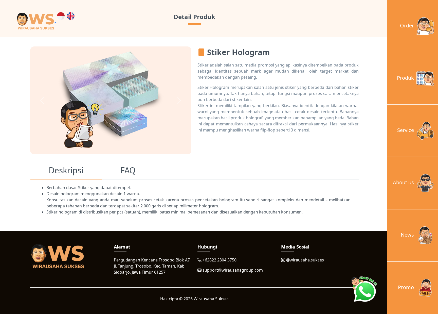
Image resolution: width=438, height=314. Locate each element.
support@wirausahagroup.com (232, 270)
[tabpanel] (194, 200)
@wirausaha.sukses (304, 260)
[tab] (66, 171)
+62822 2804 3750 (219, 260)
